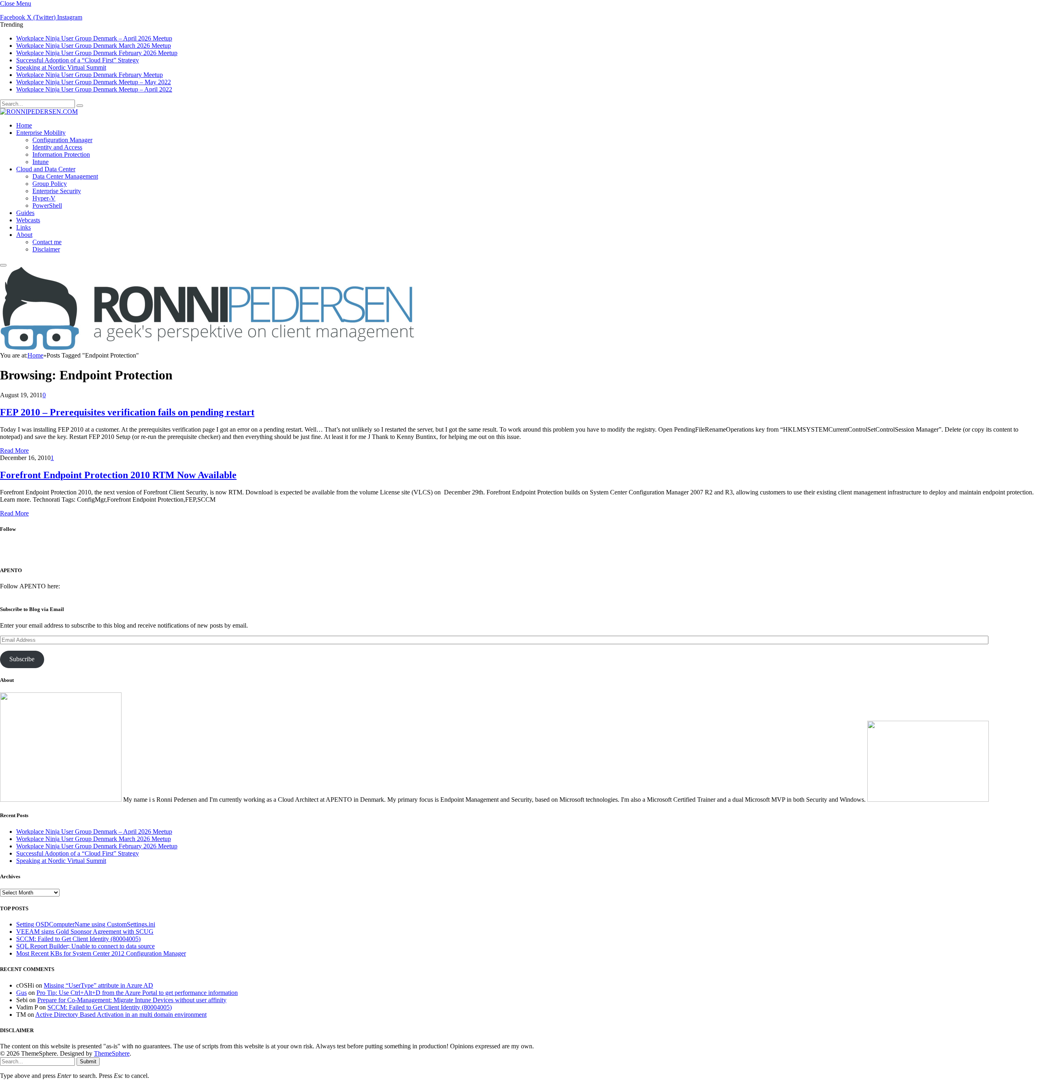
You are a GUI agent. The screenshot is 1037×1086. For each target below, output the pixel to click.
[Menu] (3, 265)
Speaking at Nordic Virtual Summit (61, 67)
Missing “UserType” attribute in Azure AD (98, 985)
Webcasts (28, 220)
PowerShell (47, 205)
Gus (21, 992)
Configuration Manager (62, 139)
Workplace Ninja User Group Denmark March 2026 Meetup (93, 45)
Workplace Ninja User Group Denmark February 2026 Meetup (96, 52)
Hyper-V (43, 198)
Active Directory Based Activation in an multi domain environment (121, 1014)
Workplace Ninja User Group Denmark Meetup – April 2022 (94, 89)
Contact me (47, 241)
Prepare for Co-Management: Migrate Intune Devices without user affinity (131, 1000)
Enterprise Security (56, 190)
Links (23, 227)
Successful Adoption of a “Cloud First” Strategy (77, 60)
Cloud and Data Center (45, 169)
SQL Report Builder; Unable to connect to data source (85, 946)
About (24, 234)
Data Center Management (65, 176)
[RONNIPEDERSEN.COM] (39, 111)
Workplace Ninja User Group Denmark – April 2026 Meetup (94, 38)
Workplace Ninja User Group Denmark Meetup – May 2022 (93, 82)
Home (24, 125)
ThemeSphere (112, 1053)
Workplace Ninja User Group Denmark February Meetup (89, 74)
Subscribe (21, 659)
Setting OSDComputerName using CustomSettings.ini (85, 924)
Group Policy (49, 183)
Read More (14, 450)
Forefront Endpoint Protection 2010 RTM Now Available (118, 475)
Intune (40, 161)
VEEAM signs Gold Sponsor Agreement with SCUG (85, 931)
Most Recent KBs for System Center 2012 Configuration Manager (101, 953)
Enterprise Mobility (41, 132)
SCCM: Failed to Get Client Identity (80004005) (78, 938)
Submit (88, 1061)
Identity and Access (57, 147)
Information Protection (61, 154)
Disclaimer (46, 249)
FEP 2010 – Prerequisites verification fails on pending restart (127, 412)
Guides (25, 212)
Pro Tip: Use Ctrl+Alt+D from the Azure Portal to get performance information (137, 992)
